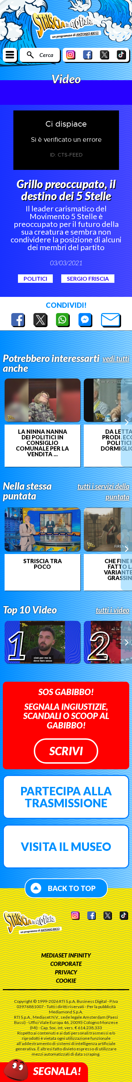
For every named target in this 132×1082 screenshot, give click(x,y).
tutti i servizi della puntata (103, 491)
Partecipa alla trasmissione (66, 797)
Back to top (72, 888)
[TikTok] (121, 54)
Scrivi (66, 751)
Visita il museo (66, 846)
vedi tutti (115, 358)
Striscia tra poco (42, 563)
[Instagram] (70, 54)
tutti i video (112, 610)
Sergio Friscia (88, 278)
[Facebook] (87, 54)
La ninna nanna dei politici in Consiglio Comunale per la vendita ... (42, 443)
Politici (35, 278)
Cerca (46, 54)
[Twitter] (104, 54)
